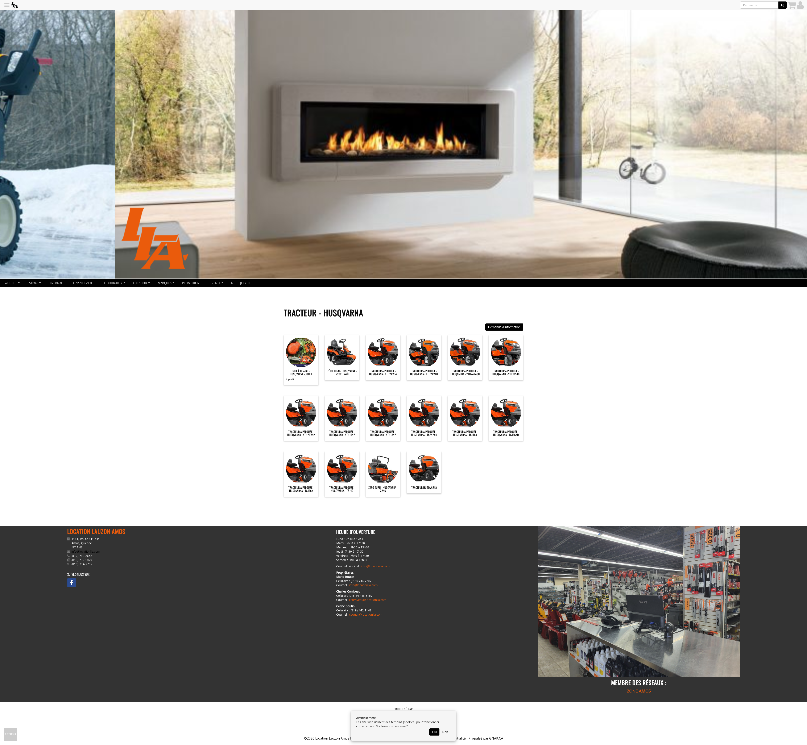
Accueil (11, 282)
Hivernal (56, 282)
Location (140, 282)
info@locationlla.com (85, 551)
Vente (216, 282)
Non (445, 732)
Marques (165, 282)
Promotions (191, 282)
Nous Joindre (241, 282)
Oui (434, 732)
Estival (33, 282)
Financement (83, 282)
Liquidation (113, 282)
